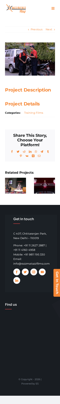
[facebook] (16, 272)
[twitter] (25, 272)
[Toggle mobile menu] (53, 8)
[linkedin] (16, 280)
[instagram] (33, 272)
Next (49, 29)
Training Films (33, 112)
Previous (36, 29)
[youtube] (42, 272)
